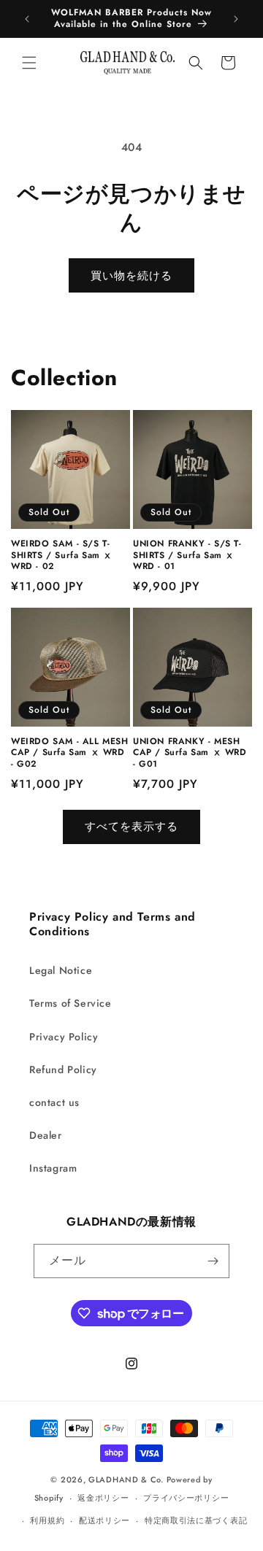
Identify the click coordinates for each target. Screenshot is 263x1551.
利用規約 (47, 1520)
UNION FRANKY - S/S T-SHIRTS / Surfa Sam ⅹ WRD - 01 (187, 555)
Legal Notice (60, 970)
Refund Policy (63, 1069)
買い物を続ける (131, 276)
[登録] (213, 1261)
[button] (29, 63)
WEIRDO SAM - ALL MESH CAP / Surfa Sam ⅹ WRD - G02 (70, 753)
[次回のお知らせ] (236, 19)
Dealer (45, 1135)
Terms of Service (70, 1003)
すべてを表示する (131, 827)
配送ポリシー (104, 1520)
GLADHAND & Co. (126, 1479)
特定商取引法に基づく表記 (196, 1520)
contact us (54, 1102)
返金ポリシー (103, 1498)
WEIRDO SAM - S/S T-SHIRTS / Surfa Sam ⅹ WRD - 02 (62, 555)
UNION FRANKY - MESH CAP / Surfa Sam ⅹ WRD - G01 (190, 753)
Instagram (53, 1168)
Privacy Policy (63, 1036)
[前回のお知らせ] (27, 19)
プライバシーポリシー (186, 1498)
